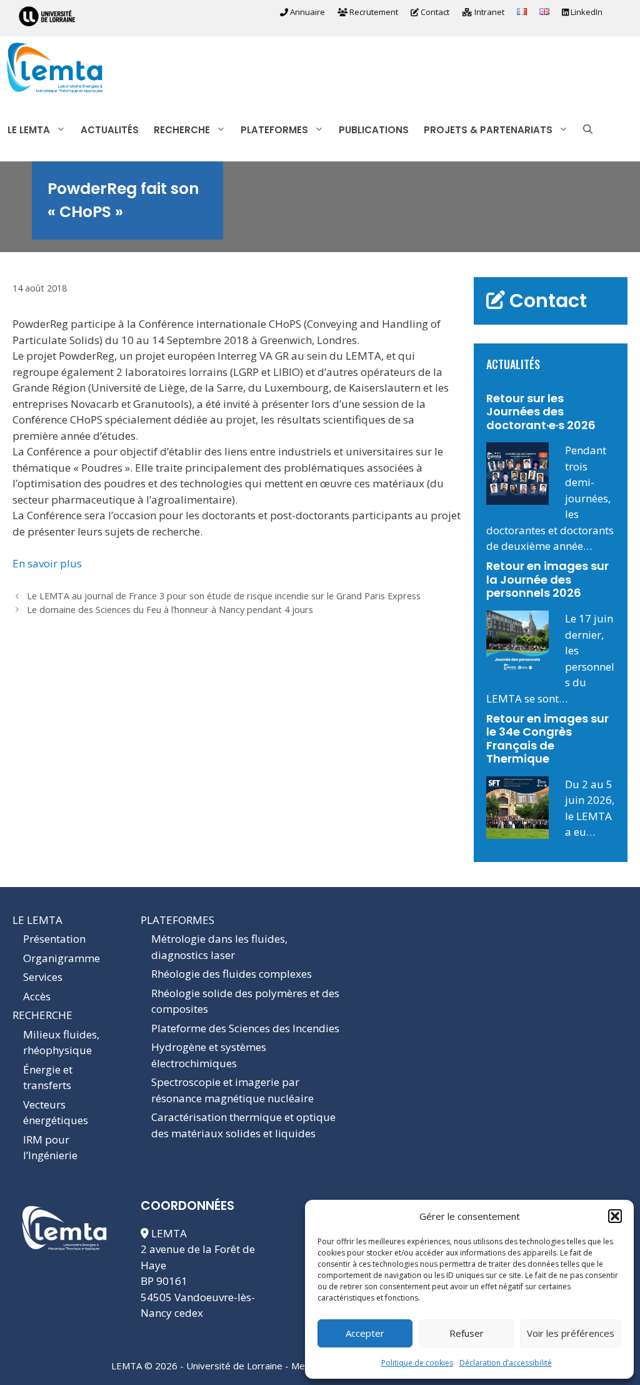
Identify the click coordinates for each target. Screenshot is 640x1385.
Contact (434, 12)
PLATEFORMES (274, 129)
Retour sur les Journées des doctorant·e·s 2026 (541, 411)
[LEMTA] (57, 67)
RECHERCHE (182, 129)
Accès (37, 996)
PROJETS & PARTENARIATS (488, 129)
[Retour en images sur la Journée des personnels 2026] (517, 665)
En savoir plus (47, 563)
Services (42, 977)
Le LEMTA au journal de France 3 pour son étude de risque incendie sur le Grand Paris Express (224, 596)
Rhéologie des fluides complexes (231, 973)
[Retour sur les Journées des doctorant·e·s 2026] (517, 497)
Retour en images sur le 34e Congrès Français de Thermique (547, 739)
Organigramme (61, 958)
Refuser (466, 1333)
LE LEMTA (29, 129)
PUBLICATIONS (374, 129)
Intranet (488, 12)
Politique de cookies (417, 1362)
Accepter (365, 1333)
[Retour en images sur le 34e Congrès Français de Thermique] (517, 830)
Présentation (54, 938)
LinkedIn (585, 12)
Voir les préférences (570, 1333)
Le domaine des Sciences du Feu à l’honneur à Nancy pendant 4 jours (170, 610)
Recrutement (373, 12)
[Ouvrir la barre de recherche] (588, 130)
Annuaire (306, 12)
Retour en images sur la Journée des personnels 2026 (547, 579)
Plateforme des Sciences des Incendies (245, 1028)
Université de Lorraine (234, 1365)
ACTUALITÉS (110, 129)
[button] (615, 1216)
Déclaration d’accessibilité (505, 1362)
